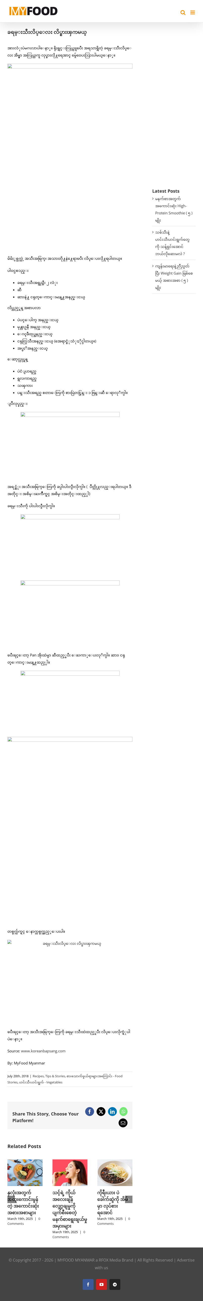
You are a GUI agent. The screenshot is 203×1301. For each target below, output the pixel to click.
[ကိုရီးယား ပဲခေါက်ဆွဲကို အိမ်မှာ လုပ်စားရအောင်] (114, 1161)
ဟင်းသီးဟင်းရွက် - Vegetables (40, 1082)
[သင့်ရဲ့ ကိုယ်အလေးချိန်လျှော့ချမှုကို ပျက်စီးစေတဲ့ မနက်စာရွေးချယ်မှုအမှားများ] (70, 1161)
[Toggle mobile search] (182, 12)
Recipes (38, 1076)
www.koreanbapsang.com (43, 1050)
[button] (11, 1199)
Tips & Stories (55, 1076)
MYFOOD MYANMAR (76, 1260)
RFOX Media (110, 1260)
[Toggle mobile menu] (193, 12)
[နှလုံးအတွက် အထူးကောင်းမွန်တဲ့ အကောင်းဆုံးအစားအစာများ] (25, 1161)
